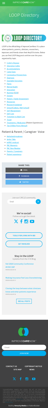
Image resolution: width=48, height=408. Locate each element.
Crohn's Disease (13, 63)
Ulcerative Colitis (13, 66)
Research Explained (14, 105)
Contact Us (11, 366)
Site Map (18, 369)
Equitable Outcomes (14, 81)
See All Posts (24, 301)
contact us (19, 399)
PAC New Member (13, 148)
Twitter (25, 182)
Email (25, 170)
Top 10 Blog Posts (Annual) (17, 125)
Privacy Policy (9, 402)
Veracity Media (20, 405)
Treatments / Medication (16, 123)
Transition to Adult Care (16, 116)
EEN (16, 93)
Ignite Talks (11, 139)
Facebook (25, 176)
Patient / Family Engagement (18, 99)
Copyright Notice (33, 366)
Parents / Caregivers (14, 151)
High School (24, 108)
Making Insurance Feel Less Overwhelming (24, 277)
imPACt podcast (13, 142)
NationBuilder (34, 405)
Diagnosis (10, 78)
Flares (9, 84)
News (31, 369)
